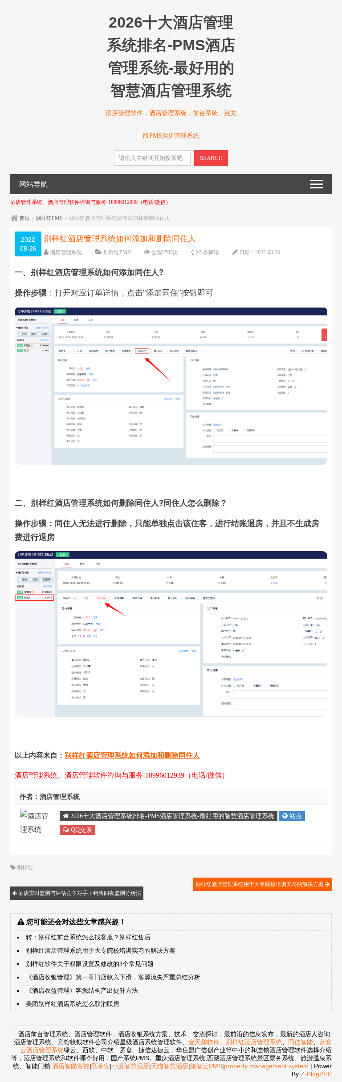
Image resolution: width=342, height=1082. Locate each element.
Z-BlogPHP (316, 1074)
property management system (266, 1066)
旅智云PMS (206, 1066)
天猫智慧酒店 (169, 1066)
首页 (24, 218)
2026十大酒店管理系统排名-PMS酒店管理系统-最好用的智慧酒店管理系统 (171, 816)
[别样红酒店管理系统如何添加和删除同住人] (171, 462)
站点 (295, 816)
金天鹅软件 (204, 1042)
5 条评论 (209, 252)
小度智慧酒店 (130, 1066)
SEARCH (211, 158)
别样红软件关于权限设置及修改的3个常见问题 (90, 964)
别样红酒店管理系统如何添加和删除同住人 (132, 755)
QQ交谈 (80, 829)
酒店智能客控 (71, 1066)
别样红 (25, 867)
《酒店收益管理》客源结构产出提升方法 (82, 990)
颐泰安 (100, 1066)
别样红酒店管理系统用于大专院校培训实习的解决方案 (260, 884)
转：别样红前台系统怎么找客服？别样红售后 (88, 937)
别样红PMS (49, 218)
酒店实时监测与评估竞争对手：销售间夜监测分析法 (79, 893)
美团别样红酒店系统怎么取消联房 (72, 1004)
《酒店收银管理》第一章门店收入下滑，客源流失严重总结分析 (113, 977)
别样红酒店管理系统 (254, 1042)
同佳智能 (300, 1042)
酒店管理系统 (66, 252)
